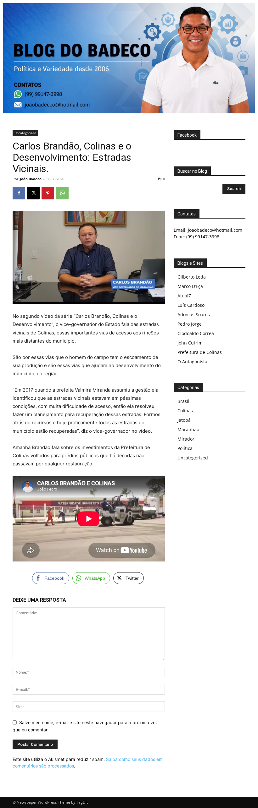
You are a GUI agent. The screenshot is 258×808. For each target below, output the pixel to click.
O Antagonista (192, 362)
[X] (33, 193)
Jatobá (184, 420)
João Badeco (31, 178)
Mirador (185, 439)
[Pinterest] (48, 193)
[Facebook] (19, 193)
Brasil (183, 401)
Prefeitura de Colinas (199, 352)
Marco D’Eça (190, 286)
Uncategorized (25, 133)
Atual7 (184, 296)
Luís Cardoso (191, 305)
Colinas (185, 411)
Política (185, 448)
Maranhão (188, 429)
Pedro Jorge (189, 324)
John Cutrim (190, 343)
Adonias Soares (193, 314)
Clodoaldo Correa (195, 333)
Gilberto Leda (191, 277)
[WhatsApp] (62, 193)
